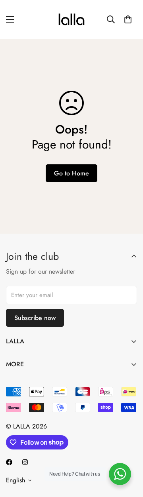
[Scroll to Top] (129, 455)
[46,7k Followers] (25, 462)
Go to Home (71, 173)
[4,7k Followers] (9, 462)
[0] (128, 19)
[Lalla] (71, 19)
